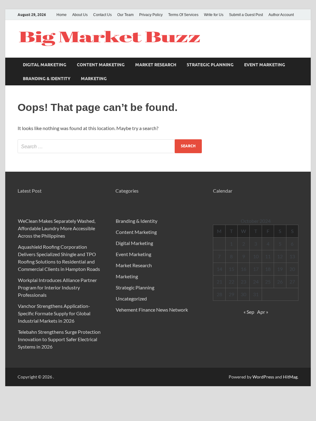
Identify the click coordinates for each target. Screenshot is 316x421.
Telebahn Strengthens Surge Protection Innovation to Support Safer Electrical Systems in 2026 (59, 339)
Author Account (281, 15)
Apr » (262, 312)
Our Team (125, 15)
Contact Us (102, 15)
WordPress (263, 376)
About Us (80, 15)
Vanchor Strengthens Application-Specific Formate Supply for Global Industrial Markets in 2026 (54, 313)
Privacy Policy (151, 15)
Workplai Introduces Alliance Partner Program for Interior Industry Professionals (57, 287)
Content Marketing (101, 64)
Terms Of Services (183, 15)
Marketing (94, 78)
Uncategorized (131, 298)
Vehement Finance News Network (152, 310)
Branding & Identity (46, 78)
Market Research (155, 64)
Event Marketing (264, 64)
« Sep (248, 312)
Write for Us (213, 15)
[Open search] (295, 65)
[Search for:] (110, 146)
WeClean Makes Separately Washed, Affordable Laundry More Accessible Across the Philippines (56, 228)
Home (61, 15)
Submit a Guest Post (246, 15)
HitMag (290, 376)
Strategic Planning (210, 64)
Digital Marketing (44, 64)
